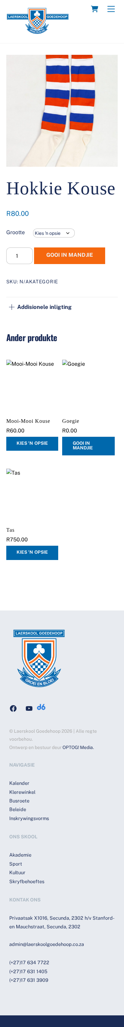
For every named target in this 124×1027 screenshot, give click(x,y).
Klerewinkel (22, 792)
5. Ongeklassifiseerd (85, 281)
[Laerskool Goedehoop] (37, 31)
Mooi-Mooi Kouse (28, 421)
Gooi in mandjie (69, 255)
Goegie (70, 421)
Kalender (19, 783)
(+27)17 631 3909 (28, 980)
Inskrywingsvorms (29, 818)
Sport (15, 864)
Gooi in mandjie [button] (83, 445)
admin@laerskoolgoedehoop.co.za (46, 944)
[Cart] (94, 9)
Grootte (15, 232)
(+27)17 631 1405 (28, 971)
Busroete (19, 800)
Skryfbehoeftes (26, 881)
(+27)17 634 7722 (29, 962)
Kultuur (17, 872)
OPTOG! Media (77, 747)
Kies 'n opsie (32, 443)
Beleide (17, 809)
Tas (10, 530)
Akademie (20, 855)
